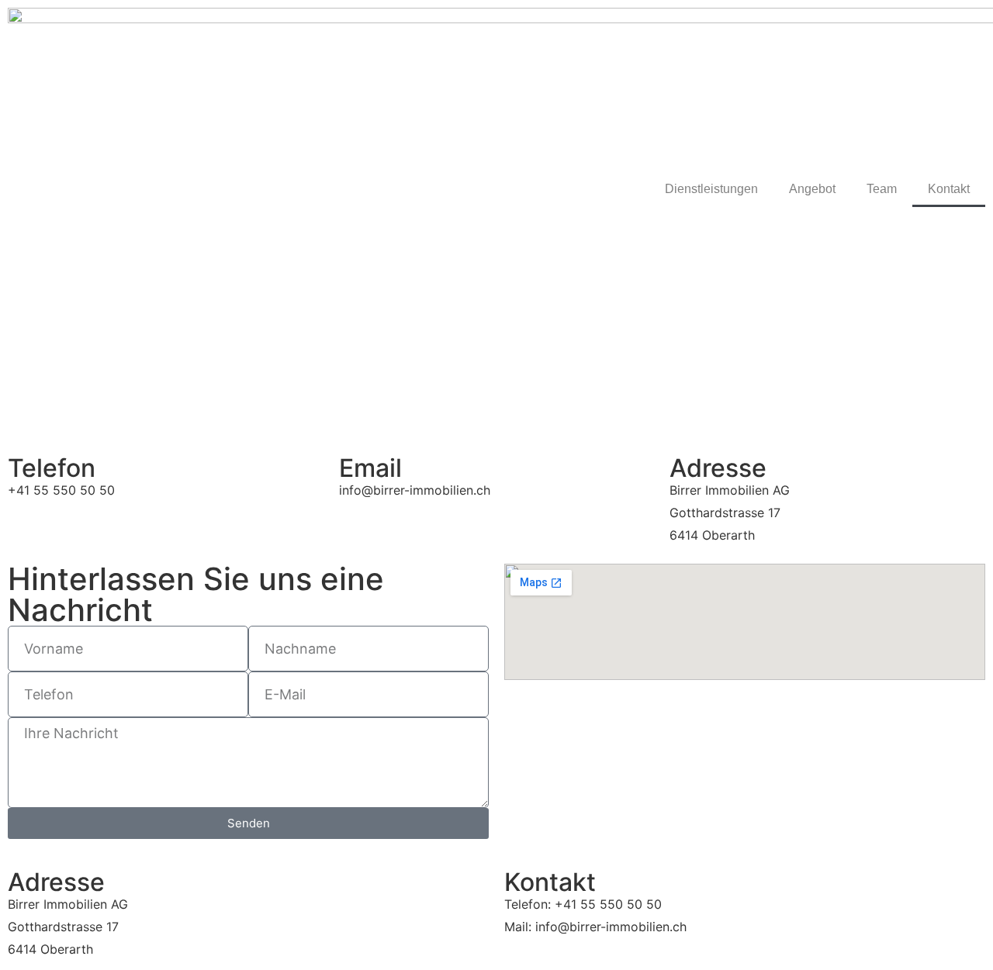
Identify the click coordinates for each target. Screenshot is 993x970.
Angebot (812, 188)
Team (882, 188)
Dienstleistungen (711, 188)
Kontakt (949, 188)
